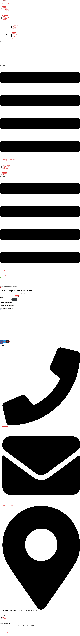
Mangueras (14, 29)
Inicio (3, 270)
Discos (3, 11)
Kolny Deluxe (5, 4)
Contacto (4, 272)
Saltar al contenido (3, 0)
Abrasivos (14, 27)
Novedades (14, 38)
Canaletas (4, 6)
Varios (13, 36)
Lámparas (7, 10)
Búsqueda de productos (5, 286)
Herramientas (15, 34)
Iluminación (4, 8)
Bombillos (7, 9)
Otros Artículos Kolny (16, 30)
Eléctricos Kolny (5, 17)
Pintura (13, 35)
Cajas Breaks (5, 15)
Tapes (3, 13)
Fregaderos (4, 19)
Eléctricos (14, 33)
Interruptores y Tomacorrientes (8, 3)
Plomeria (14, 32)
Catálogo (4, 20)
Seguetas (4, 12)
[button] (40, 111)
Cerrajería (14, 37)
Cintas (3, 16)
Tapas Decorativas (16, 25)
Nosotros (4, 271)
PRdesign (6, 632)
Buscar (1, 297)
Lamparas (14, 24)
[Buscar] (0, 287)
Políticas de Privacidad (6, 620)
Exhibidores (4, 18)
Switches (4, 7)
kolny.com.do (6, 630)
